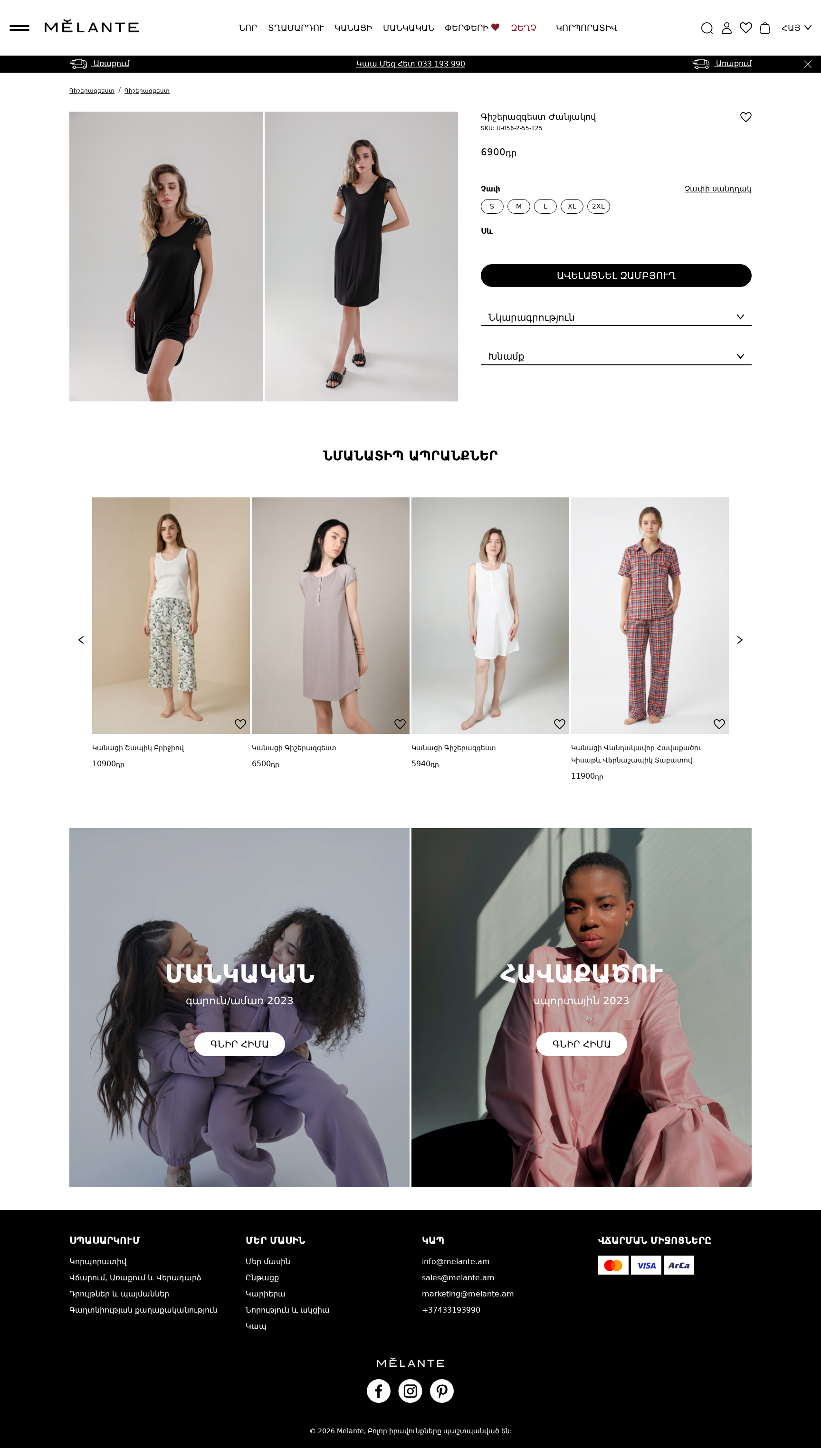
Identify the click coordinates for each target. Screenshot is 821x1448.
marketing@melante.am (468, 1293)
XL (572, 206)
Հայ (791, 28)
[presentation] (80, 640)
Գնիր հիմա (239, 1044)
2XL (598, 206)
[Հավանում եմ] (746, 117)
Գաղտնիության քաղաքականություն (143, 1310)
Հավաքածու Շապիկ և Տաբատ (722, 748)
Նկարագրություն (531, 317)
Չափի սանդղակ (718, 188)
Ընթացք (262, 1277)
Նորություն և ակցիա (288, 1310)
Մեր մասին (268, 1261)
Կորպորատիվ (587, 28)
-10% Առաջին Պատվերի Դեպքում (411, 67)
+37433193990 (451, 1310)
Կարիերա (266, 1293)
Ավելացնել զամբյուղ (616, 275)
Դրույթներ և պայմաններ (119, 1293)
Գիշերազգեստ (92, 90)
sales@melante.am (458, 1277)
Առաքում (110, 63)
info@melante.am (456, 1261)
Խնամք (506, 356)
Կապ (256, 1326)
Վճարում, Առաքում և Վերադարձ (135, 1277)
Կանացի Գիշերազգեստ (230, 748)
